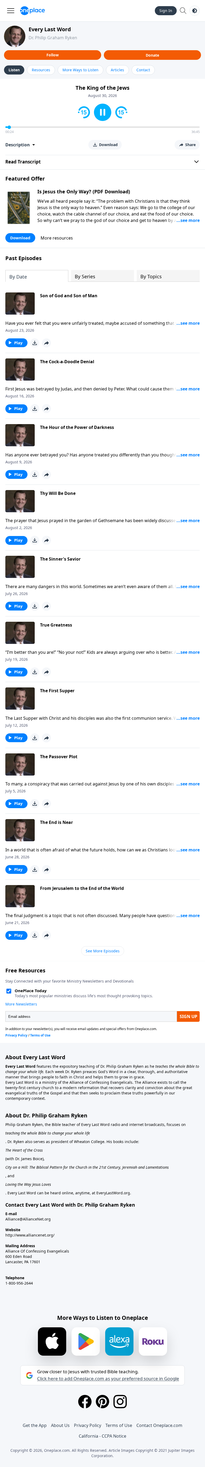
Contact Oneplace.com (159, 1425)
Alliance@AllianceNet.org (28, 1219)
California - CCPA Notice (102, 1436)
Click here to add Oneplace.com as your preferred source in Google (108, 1379)
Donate (152, 55)
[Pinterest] (102, 1401)
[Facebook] (85, 1401)
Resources (41, 69)
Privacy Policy (87, 1425)
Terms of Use (118, 1425)
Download (20, 237)
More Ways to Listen (80, 69)
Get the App (35, 1425)
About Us (60, 1425)
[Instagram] (120, 1401)
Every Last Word (50, 29)
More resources (57, 238)
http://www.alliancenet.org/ (29, 1235)
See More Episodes (103, 950)
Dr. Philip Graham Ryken (53, 38)
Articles (117, 69)
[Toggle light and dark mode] (195, 11)
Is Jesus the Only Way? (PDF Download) (83, 191)
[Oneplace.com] (32, 10)
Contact (143, 69)
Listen (14, 69)
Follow (52, 54)
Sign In (165, 10)
